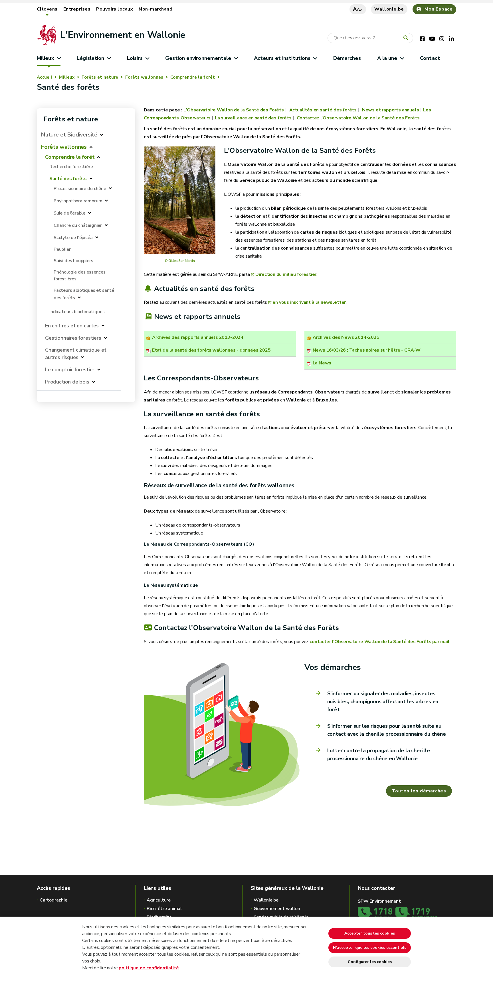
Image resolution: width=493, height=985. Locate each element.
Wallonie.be (389, 9)
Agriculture (159, 900)
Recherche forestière (71, 167)
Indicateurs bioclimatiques (76, 312)
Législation (90, 58)
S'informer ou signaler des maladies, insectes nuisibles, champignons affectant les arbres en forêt (383, 701)
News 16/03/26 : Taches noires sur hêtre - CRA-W (367, 350)
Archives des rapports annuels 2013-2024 (197, 337)
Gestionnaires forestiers (73, 338)
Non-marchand (155, 9)
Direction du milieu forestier (285, 274)
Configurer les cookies (370, 961)
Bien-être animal (164, 908)
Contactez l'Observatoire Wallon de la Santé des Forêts (358, 118)
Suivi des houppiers (73, 261)
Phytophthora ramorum (78, 201)
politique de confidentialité (149, 968)
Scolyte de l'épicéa (73, 237)
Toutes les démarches (419, 791)
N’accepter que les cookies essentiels (369, 947)
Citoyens (47, 9)
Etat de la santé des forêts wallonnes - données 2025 (211, 350)
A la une (387, 58)
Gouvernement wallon (277, 908)
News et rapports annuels (390, 110)
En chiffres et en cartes (72, 325)
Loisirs (135, 58)
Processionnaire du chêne (80, 188)
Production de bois (67, 381)
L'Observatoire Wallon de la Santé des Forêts (233, 110)
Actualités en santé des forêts (322, 110)
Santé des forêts (68, 179)
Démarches (347, 58)
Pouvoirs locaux (114, 9)
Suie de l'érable (69, 213)
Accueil (44, 77)
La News (322, 363)
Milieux (45, 58)
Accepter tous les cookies (369, 933)
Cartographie (53, 900)
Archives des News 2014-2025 (346, 337)
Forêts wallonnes (144, 77)
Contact (430, 58)
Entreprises (76, 9)
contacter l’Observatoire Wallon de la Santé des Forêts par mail (380, 642)
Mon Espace (439, 9)
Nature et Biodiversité (69, 134)
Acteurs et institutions (282, 58)
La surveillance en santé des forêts (253, 118)
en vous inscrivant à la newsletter (309, 302)
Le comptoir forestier (69, 369)
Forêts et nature (100, 77)
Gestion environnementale (198, 58)
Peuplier (62, 249)
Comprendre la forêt (192, 77)
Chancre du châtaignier (78, 225)
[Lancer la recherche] (407, 38)
